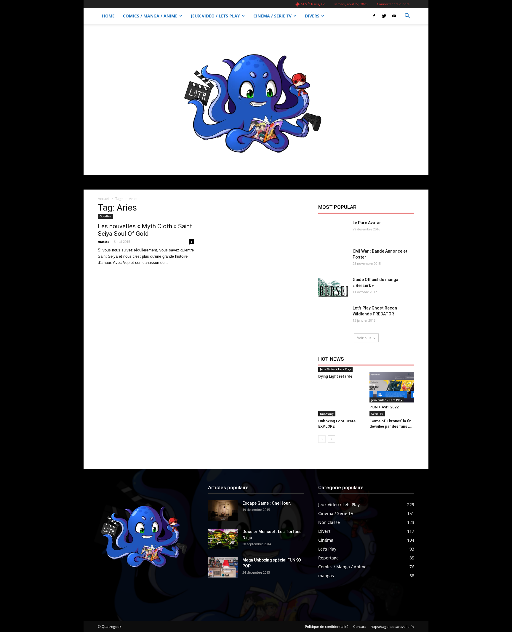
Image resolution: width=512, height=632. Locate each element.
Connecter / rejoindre (393, 4)
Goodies (105, 216)
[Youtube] (394, 16)
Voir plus (364, 337)
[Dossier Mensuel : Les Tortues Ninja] (223, 539)
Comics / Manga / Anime (150, 16)
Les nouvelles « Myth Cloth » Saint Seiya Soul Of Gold (145, 230)
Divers (312, 16)
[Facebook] (373, 16)
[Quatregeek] (256, 99)
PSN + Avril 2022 (384, 407)
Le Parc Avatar (367, 222)
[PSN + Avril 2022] (392, 387)
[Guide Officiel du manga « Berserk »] (333, 287)
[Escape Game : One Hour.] (223, 510)
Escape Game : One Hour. (266, 503)
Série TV (377, 414)
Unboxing (327, 414)
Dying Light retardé (335, 376)
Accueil (104, 198)
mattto (104, 241)
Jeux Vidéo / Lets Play (215, 16)
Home (108, 16)
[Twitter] (384, 16)
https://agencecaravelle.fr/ (392, 626)
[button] (407, 16)
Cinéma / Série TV (272, 16)
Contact (359, 626)
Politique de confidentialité (326, 626)
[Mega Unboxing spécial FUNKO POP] (223, 567)
